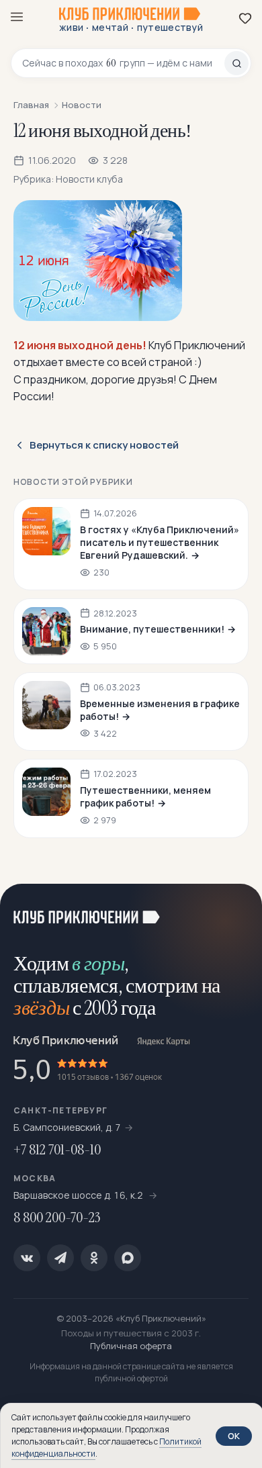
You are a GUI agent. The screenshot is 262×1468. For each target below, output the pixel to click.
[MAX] (127, 1257)
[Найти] (236, 63)
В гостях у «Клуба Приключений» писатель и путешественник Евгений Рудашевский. (159, 542)
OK (234, 1436)
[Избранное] (245, 18)
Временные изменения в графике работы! (160, 710)
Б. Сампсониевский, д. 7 (67, 1127)
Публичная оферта (131, 1346)
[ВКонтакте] (26, 1257)
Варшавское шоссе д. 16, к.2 (79, 1195)
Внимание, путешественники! (152, 629)
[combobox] (123, 63)
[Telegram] (60, 1257)
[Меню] (17, 17)
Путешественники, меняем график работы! (145, 796)
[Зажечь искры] (235, 910)
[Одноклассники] (94, 1257)
